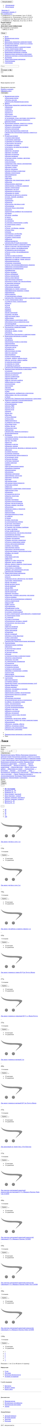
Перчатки (8, 498)
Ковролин (9, 107)
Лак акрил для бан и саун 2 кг (11, 885)
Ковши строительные (12, 173)
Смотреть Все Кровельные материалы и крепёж (21, 367)
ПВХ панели (10, 604)
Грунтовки (9, 386)
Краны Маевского (11, 685)
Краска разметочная (12, 376)
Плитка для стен (11, 100)
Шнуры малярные (11, 626)
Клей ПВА (9, 588)
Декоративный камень (13, 639)
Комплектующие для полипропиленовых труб (21, 683)
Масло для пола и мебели (14, 380)
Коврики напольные (12, 474)
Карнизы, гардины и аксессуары (16, 125)
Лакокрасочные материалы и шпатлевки (18, 54)
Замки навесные (11, 463)
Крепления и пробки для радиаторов (17, 692)
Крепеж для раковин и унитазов (16, 689)
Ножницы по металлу (13, 191)
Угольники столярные (13, 235)
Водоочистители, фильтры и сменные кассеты (21, 448)
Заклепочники (10, 162)
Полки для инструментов (14, 503)
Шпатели (8, 239)
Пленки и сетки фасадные (14, 636)
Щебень (8, 311)
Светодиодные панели (13, 648)
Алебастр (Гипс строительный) (16, 301)
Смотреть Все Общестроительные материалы (20, 641)
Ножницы (9, 492)
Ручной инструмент (11, 45)
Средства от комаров (12, 525)
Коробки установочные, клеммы (16, 670)
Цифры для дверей (11, 553)
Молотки (8, 182)
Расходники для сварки (13, 610)
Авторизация (9, 5)
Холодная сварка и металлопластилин (18, 551)
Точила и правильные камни (15, 542)
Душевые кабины (11, 681)
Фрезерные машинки (12, 287)
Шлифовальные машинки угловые (17, 290)
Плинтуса (9, 112)
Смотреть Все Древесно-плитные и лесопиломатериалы (16, 432)
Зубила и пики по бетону (14, 255)
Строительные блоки (12, 615)
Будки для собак (11, 440)
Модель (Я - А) (10, 803)
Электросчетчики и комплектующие (17, 656)
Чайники (8, 555)
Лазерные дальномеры (13, 263)
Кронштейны (10, 343)
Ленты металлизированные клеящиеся (18, 599)
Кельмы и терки (11, 167)
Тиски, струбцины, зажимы (14, 228)
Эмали (7, 397)
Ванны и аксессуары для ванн (15, 715)
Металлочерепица (11, 345)
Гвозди (8, 577)
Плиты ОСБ (9, 409)
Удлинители (9, 663)
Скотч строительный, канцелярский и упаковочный (23, 614)
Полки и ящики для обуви (14, 505)
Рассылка (8, 1421)
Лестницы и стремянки (13, 568)
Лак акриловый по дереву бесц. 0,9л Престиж (16, 1147)
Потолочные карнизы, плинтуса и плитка (19, 43)
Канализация (10, 722)
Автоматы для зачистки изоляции (16, 147)
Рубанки (8, 213)
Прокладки (9, 696)
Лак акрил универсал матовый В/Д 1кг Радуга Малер (18, 1103)
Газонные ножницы (12, 453)
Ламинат (8, 109)
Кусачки (8, 176)
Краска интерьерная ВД (13, 373)
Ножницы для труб (12, 189)
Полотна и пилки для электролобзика (18, 281)
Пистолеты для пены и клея (15, 204)
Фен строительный (12, 285)
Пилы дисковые (11, 272)
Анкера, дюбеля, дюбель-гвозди (16, 358)
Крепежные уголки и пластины (16, 341)
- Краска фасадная (16, 767)
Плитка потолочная (12, 129)
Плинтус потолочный (13, 127)
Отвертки (8, 198)
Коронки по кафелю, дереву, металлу (17, 259)
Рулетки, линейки (11, 215)
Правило (8, 209)
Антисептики (10, 384)
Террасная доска (11, 428)
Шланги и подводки (12, 711)
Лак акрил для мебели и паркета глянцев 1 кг (16, 929)
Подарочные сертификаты (13, 1403)
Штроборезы (9, 292)
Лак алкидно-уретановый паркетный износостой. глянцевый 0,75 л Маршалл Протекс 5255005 (17, 1238)
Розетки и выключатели (13, 658)
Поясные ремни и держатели (15, 509)
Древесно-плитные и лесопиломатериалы (19, 56)
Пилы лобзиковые (11, 274)
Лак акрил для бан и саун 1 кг (11, 841)
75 (5, 815)
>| (5, 1360)
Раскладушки (10, 512)
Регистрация (9, 7)
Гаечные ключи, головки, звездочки (17, 158)
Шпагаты (8, 558)
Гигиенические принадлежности (16, 455)
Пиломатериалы (11, 404)
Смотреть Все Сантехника (13, 729)
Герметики (9, 632)
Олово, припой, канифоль (14, 197)
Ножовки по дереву (12, 193)
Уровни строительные (13, 237)
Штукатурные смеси (12, 316)
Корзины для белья (12, 477)
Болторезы (9, 149)
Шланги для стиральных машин (16, 727)
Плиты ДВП (9, 406)
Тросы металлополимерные (14, 544)
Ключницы (9, 472)
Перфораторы (10, 270)
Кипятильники (10, 470)
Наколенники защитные (13, 184)
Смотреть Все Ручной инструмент (16, 243)
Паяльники (9, 200)
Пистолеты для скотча (13, 143)
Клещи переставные (12, 138)
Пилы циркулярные (12, 278)
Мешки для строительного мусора (17, 569)
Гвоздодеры (9, 160)
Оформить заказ (6, 91)
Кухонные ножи (11, 481)
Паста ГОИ (9, 602)
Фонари (8, 654)
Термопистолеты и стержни (15, 536)
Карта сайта (9, 1389)
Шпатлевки (9, 318)
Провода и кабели (11, 665)
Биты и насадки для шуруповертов (17, 246)
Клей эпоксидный (11, 590)
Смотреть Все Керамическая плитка (17, 101)
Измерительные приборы (14, 645)
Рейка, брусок (10, 426)
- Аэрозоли (21, 763)
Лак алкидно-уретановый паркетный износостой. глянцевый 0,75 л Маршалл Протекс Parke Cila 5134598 (19, 1283)
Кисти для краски (11, 169)
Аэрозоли (8, 371)
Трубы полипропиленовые (14, 707)
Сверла (8, 217)
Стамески (8, 219)
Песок (7, 307)
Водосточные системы (13, 351)
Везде (6, 36)
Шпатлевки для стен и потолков (16, 395)
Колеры (8, 387)
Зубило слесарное (11, 165)
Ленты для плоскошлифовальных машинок (20, 265)
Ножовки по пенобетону (14, 141)
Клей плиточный (11, 312)
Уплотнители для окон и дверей (16, 621)
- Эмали (15, 774)
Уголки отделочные (12, 619)
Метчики (8, 178)
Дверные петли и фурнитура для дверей (19, 578)
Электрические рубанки (13, 296)
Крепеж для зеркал (11, 593)
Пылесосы (9, 510)
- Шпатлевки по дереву (14, 769)
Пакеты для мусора (12, 496)
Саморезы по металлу (12, 365)
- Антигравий (21, 770)
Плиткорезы (9, 206)
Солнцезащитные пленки (14, 522)
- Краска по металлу (19, 765)
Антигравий (9, 389)
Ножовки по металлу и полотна (16, 195)
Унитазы (8, 716)
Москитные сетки (11, 490)
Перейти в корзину (7, 89)
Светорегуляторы (11, 652)
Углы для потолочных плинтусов (16, 131)
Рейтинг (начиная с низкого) (14, 799)
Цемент (8, 309)
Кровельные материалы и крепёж (16, 52)
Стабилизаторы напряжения (15, 661)
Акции (7, 1406)
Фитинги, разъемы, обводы (14, 724)
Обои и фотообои (11, 637)
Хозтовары (8, 57)
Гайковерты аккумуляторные (15, 250)
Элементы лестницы (12, 422)
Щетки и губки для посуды (14, 560)
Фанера (8, 411)
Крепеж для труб (11, 691)
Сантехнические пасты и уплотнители (18, 700)
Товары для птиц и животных (15, 540)
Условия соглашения (11, 1376)
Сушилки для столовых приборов (17, 527)
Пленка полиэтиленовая (13, 501)
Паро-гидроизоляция (12, 356)
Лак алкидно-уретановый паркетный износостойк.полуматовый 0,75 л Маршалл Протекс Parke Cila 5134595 (20, 1192)
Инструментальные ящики (14, 466)
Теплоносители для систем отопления (18, 533)
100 (6, 816)
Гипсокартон (10, 329)
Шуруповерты (10, 294)
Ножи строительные (12, 187)
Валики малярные (11, 156)
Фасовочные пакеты (12, 547)
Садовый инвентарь (12, 566)
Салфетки (9, 516)
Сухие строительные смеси (14, 49)
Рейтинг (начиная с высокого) (15, 797)
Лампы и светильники (13, 669)
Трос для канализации (13, 703)
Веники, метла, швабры (13, 562)
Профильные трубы (12, 608)
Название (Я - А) (10, 792)
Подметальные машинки (13, 279)
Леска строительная (12, 601)
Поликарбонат (10, 354)
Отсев (7, 305)
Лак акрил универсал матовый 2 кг (12, 1059)
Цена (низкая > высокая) (13, 794)
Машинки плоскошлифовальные (16, 266)
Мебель (7, 40)
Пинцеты (8, 202)
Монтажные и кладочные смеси (16, 320)
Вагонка (8, 415)
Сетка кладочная (11, 628)
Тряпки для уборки (12, 545)
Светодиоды (9, 650)
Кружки (8, 479)
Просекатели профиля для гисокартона (18, 211)
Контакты (8, 1386)
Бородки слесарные (12, 150)
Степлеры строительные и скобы (16, 222)
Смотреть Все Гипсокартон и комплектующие (20, 334)
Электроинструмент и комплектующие (18, 47)
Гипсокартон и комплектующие (15, 50)
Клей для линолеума (12, 575)
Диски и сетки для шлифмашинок (17, 252)
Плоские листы (10, 347)
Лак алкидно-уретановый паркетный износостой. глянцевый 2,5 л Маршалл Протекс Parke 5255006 (17, 1329)
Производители (10, 1401)
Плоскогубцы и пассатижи (14, 208)
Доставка (8, 1373)
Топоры (8, 232)
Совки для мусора (11, 520)
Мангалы (8, 486)
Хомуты (8, 625)
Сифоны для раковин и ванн (15, 702)
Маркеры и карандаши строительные (18, 488)
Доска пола (9, 419)
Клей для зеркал (11, 582)
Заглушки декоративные (13, 580)
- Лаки (29, 770)
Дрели (7, 254)
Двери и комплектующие (14, 402)
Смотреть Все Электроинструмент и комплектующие (22, 298)
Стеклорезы (9, 221)
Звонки (8, 464)
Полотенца (9, 507)
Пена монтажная (11, 630)
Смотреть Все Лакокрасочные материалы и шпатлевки (23, 398)
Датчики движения (12, 461)
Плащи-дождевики (12, 499)
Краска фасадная (11, 378)
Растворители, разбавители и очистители (19, 393)
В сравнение (9, 860)
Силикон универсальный (14, 612)
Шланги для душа (11, 709)
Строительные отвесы (13, 224)
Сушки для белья (11, 529)
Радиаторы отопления (13, 698)
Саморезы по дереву (12, 364)
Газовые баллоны (11, 451)
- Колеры (11, 770)
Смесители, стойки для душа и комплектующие (21, 720)
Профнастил (9, 349)
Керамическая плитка (12, 38)
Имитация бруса (11, 420)
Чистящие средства (12, 557)
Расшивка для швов (12, 145)
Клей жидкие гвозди (12, 584)
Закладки (8, 1419)
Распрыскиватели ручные (14, 514)
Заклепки (8, 338)
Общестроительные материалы (15, 59)
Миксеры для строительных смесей (17, 180)
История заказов (10, 1417)
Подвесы (8, 332)
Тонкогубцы (9, 230)
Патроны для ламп (11, 659)
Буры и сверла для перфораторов (16, 248)
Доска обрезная (10, 417)
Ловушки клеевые (11, 485)
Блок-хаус (9, 413)
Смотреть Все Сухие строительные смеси (18, 325)
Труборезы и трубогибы (13, 233)
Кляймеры (9, 340)
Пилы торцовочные (12, 276)
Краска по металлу (11, 374)
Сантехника (9, 63)
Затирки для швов (11, 314)
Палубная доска (11, 424)
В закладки (9, 858)
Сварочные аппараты (12, 283)
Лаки (7, 391)
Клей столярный (11, 634)
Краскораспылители (12, 261)
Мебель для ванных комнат (14, 726)
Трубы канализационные (14, 705)
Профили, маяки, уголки (13, 331)
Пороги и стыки (11, 116)
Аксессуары (9, 672)
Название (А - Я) (10, 790)
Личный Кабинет (10, 1416)
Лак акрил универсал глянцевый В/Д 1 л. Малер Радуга (19, 1016)
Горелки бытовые (11, 459)
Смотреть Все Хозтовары (13, 571)
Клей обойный (10, 586)
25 (5, 811)
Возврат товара (10, 1387)
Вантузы (8, 442)
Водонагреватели (11, 680)
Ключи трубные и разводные (15, 171)
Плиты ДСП (9, 407)
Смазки (8, 518)
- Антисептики (28, 769)
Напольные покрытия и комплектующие (18, 42)
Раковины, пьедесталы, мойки (15, 718)
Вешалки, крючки (11, 446)
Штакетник (9, 430)
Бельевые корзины (11, 439)
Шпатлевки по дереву (13, 382)
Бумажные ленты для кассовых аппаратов (19, 437)
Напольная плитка (11, 98)
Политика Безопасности (13, 1375)
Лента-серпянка (11, 597)
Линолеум (9, 111)
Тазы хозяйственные (12, 531)
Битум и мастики (11, 353)
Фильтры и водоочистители (15, 549)
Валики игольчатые (12, 154)
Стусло (8, 226)
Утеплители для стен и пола (15, 623)
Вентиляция (9, 674)
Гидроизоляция (10, 323)
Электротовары (10, 61)
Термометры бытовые (13, 534)
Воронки (8, 450)
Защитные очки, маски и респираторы (18, 163)
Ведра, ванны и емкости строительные (18, 564)
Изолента (8, 647)
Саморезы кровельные (13, 362)
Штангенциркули (11, 241)
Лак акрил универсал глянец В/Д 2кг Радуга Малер (18, 972)
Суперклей (9, 617)
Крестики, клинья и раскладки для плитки (19, 595)
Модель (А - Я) (10, 801)
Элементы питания (12, 667)
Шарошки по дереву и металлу (15, 289)
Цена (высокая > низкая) (13, 796)
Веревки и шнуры (11, 444)
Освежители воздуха (12, 494)
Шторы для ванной (12, 713)
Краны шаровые (11, 687)
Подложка (9, 114)
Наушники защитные (13, 139)
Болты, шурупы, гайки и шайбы (16, 360)
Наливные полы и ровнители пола (17, 322)
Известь (8, 303)
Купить (4, 855)
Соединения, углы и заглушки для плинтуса (20, 118)
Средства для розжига (13, 523)
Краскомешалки (11, 174)
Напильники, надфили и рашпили (17, 186)
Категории (5, 93)
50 (5, 813)
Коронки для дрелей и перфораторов (17, 257)
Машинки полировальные (14, 268)
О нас (6, 1371)
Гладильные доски (11, 457)
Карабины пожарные (12, 468)
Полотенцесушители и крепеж (15, 694)
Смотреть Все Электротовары (15, 676)
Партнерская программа (13, 1404)
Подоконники (10, 606)
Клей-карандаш (10, 591)
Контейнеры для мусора (13, 475)
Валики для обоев (11, 152)
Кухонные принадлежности (14, 483)
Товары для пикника (12, 538)
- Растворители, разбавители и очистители (17, 771)
